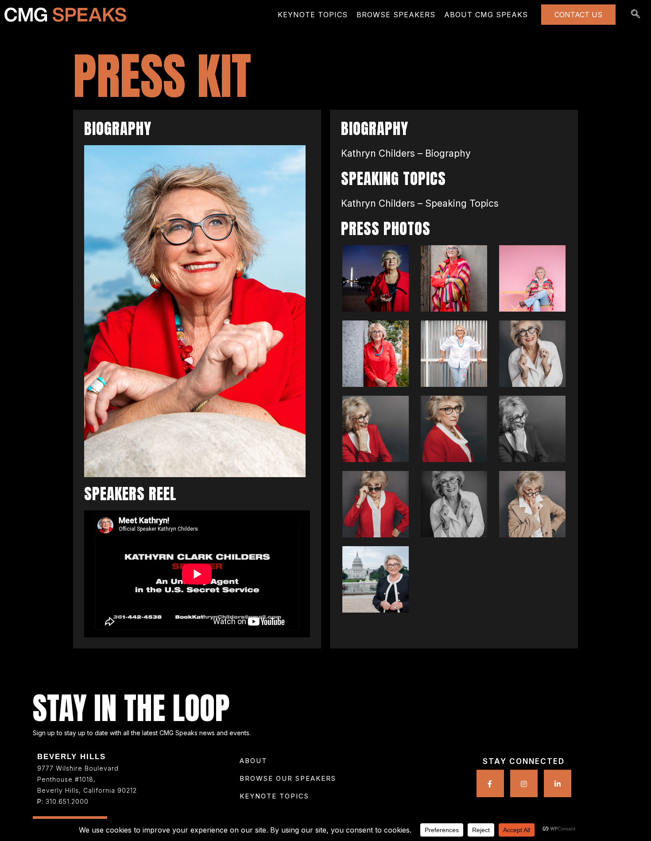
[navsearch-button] (635, 14)
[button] (274, 796)
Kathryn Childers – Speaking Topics (420, 203)
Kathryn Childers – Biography (406, 153)
